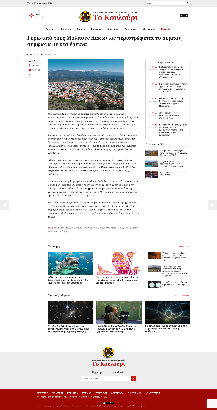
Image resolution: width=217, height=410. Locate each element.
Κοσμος (86, 393)
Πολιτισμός (130, 29)
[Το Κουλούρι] (108, 357)
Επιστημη (101, 393)
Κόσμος (81, 29)
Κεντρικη (42, 393)
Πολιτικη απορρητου (90, 397)
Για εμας (41, 397)
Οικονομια (117, 393)
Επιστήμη (96, 29)
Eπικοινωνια (55, 397)
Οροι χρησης (70, 397)
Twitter (186, 15)
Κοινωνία (66, 29)
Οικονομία (113, 29)
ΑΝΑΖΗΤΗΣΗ (187, 3)
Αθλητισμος (153, 393)
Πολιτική (50, 29)
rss (105, 397)
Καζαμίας (166, 29)
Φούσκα (54, 227)
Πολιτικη (57, 393)
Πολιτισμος (134, 393)
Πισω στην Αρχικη (182, 295)
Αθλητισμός (148, 29)
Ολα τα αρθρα (184, 246)
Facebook (182, 15)
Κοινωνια (72, 393)
